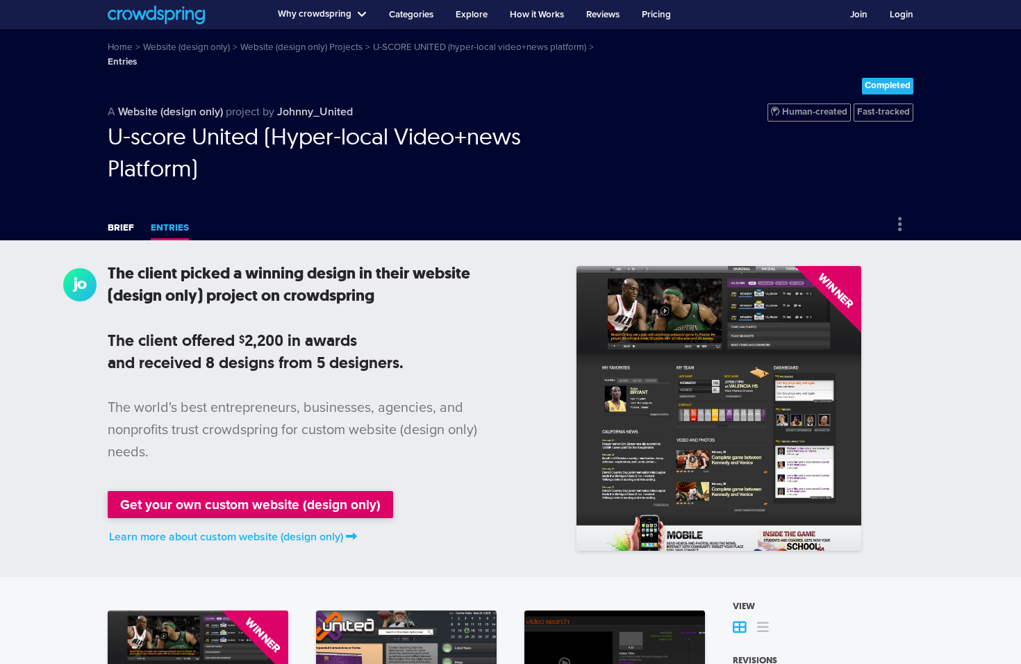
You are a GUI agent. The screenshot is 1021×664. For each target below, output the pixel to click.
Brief (121, 227)
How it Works (537, 14)
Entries (170, 227)
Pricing (656, 14)
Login (901, 14)
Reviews (603, 14)
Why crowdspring (314, 13)
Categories (411, 14)
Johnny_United (315, 112)
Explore (472, 14)
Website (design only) (170, 112)
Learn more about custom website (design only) (226, 537)
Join (859, 14)
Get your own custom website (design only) (250, 505)
